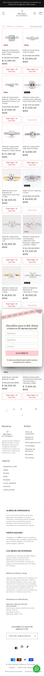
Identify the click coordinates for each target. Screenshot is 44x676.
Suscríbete (22, 353)
